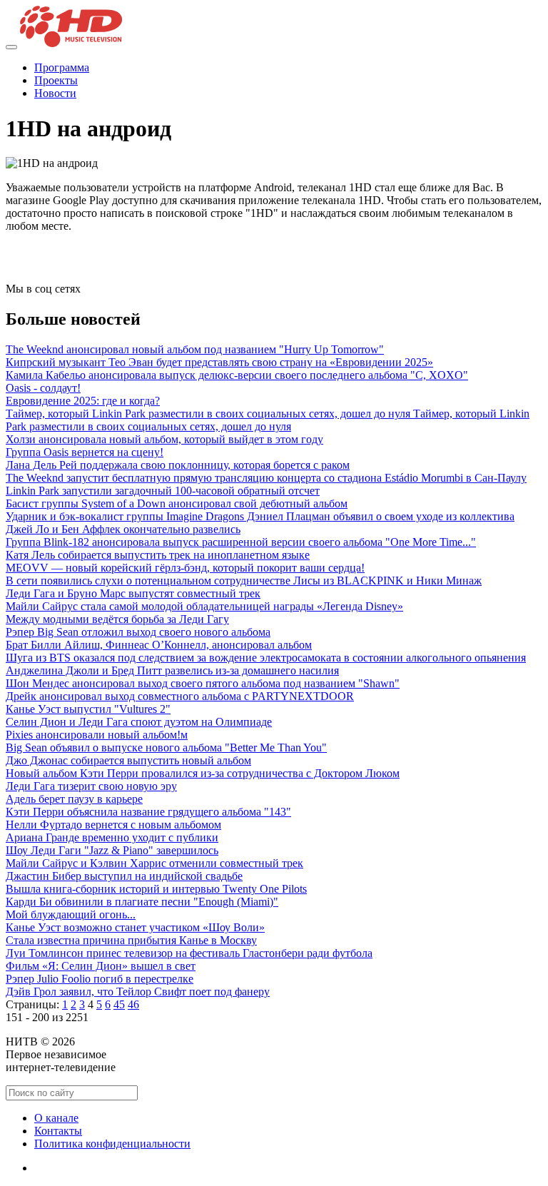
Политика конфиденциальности (112, 1143)
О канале (56, 1118)
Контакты (58, 1131)
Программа (61, 67)
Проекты (56, 80)
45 (119, 1004)
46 (133, 1004)
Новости (55, 93)
